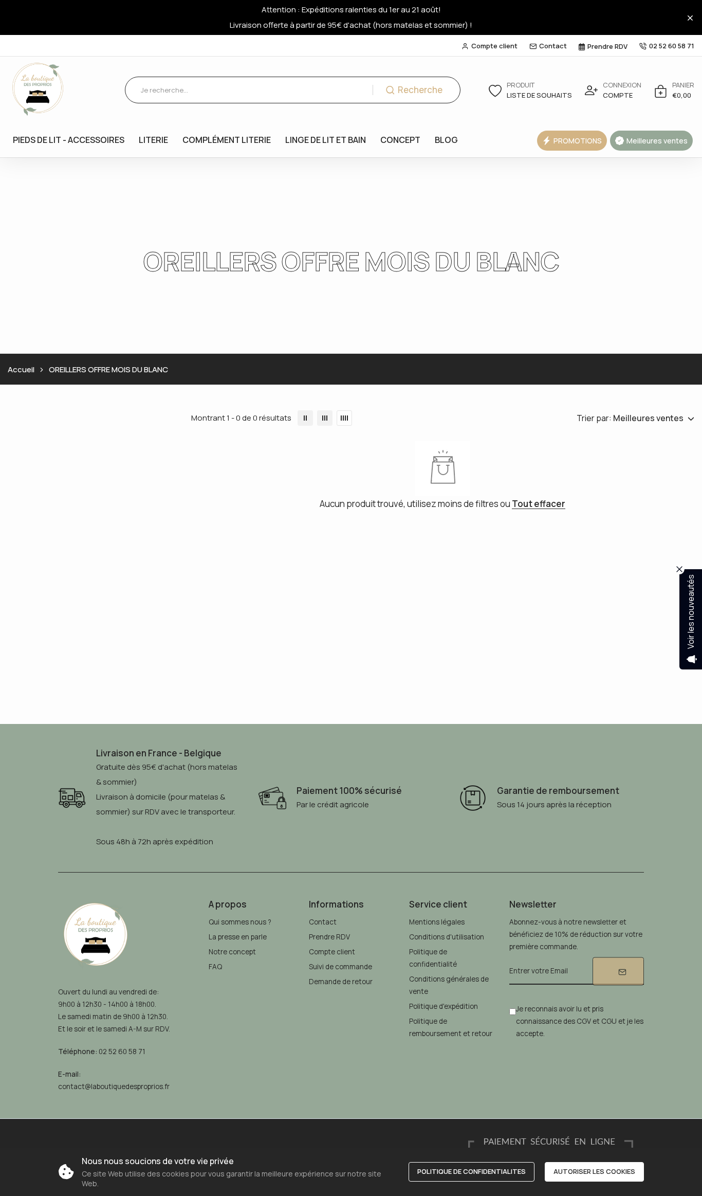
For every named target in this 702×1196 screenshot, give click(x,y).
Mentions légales (437, 922)
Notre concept (232, 951)
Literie (153, 140)
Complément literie (226, 140)
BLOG (446, 140)
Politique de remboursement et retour (450, 1027)
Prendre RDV (607, 46)
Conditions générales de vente (449, 985)
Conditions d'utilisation (446, 936)
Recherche (420, 90)
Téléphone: (77, 1051)
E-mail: (69, 1074)
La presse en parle (238, 936)
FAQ (215, 966)
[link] (305, 418)
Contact (553, 45)
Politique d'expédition (443, 1006)
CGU (609, 1021)
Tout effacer (538, 504)
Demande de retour (341, 981)
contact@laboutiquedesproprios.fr (114, 1086)
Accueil (21, 369)
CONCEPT (400, 140)
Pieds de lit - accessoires (68, 140)
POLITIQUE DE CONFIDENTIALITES (471, 1171)
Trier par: (594, 418)
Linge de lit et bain (325, 140)
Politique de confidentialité (433, 958)
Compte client (494, 45)
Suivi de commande (340, 966)
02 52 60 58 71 (671, 45)
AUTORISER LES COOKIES (594, 1171)
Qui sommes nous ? (240, 922)
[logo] (38, 90)
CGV (584, 1021)
